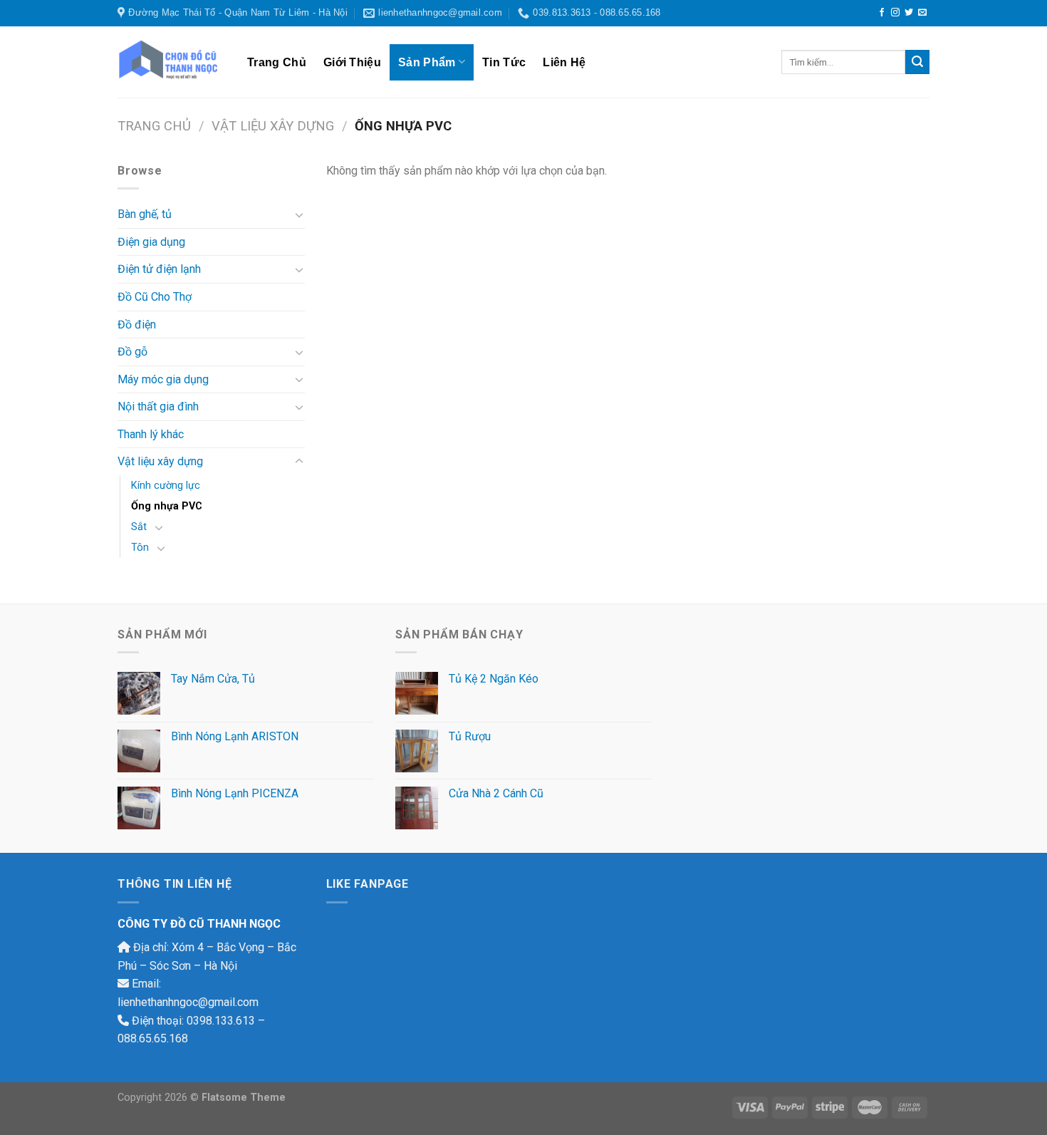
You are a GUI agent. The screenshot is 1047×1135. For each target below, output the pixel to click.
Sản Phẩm (427, 62)
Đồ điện (137, 324)
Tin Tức (504, 62)
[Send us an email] (922, 13)
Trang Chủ (276, 62)
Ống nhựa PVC (166, 506)
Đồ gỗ (132, 351)
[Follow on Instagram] (895, 13)
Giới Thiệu (352, 62)
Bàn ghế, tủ (145, 214)
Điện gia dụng (151, 242)
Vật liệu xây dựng (273, 125)
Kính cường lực (165, 486)
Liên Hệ (564, 62)
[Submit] (917, 62)
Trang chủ (154, 125)
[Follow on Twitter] (909, 13)
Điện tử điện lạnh (159, 269)
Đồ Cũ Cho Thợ (155, 297)
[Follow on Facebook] (881, 13)
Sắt (139, 527)
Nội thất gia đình (158, 406)
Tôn (140, 547)
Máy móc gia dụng (163, 379)
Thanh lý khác (151, 434)
